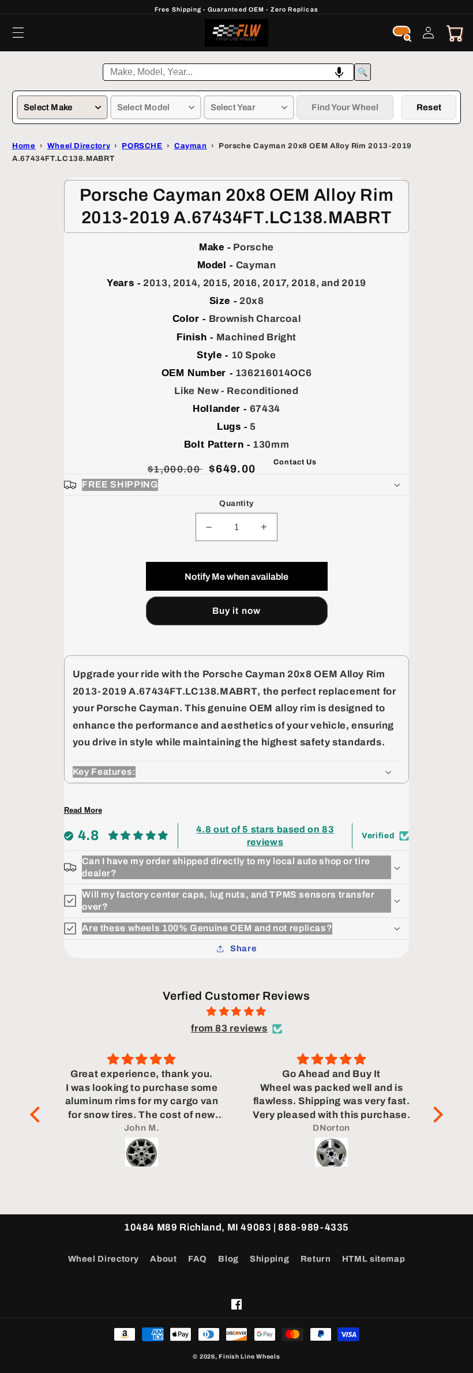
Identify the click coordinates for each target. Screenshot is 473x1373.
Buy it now (236, 611)
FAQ (197, 1258)
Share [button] (243, 948)
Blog (228, 1258)
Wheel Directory (103, 1258)
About (163, 1258)
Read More (83, 810)
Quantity (236, 503)
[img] (236, 1012)
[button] (18, 33)
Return (316, 1258)
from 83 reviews (229, 1028)
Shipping (269, 1258)
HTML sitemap (374, 1258)
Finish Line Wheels (249, 1356)
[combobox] (228, 72)
